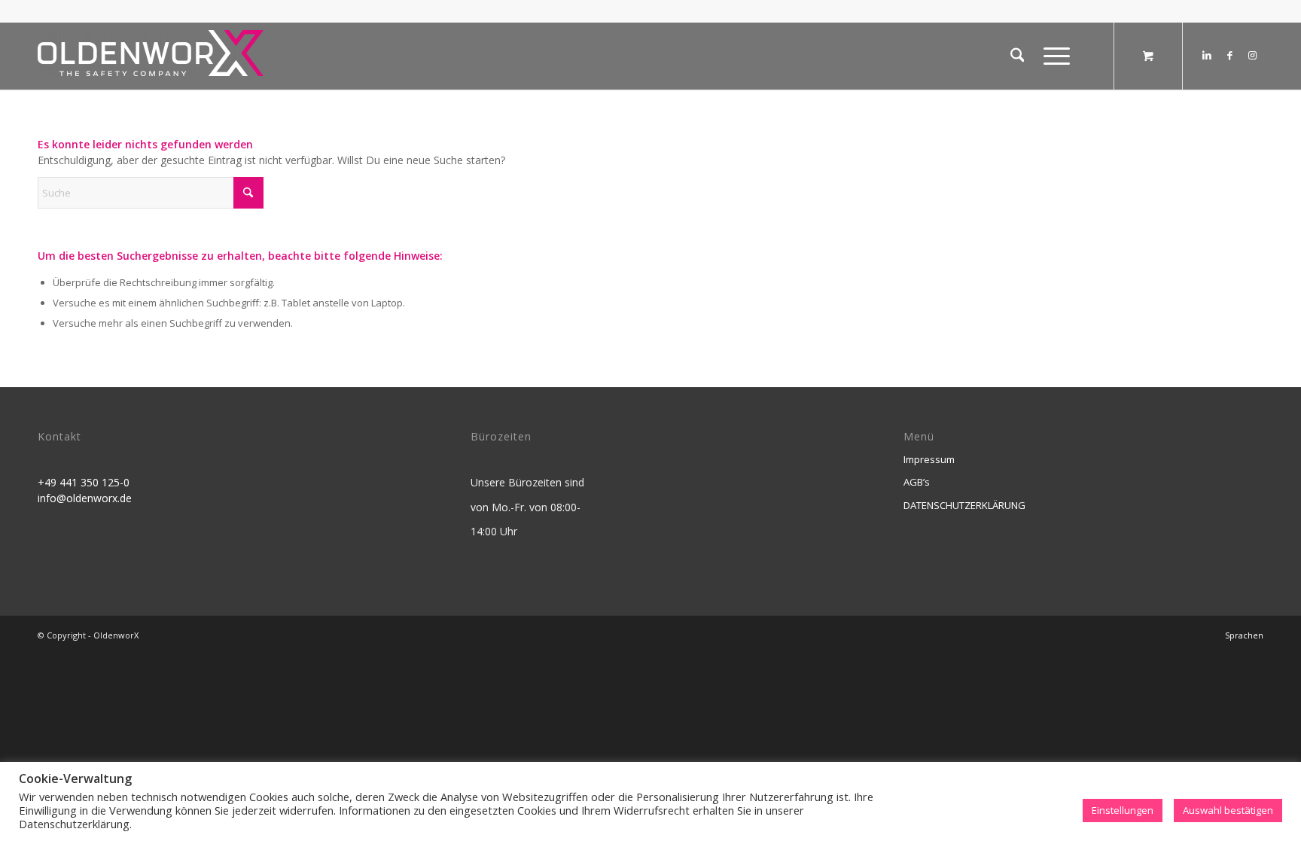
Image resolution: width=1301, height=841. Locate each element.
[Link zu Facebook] (1229, 55)
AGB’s (916, 482)
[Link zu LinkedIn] (1207, 55)
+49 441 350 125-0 (83, 482)
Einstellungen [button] (1122, 810)
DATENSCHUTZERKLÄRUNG (964, 505)
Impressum (929, 459)
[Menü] (1052, 56)
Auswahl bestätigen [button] (1228, 810)
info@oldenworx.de (85, 498)
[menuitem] (1017, 56)
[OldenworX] (151, 60)
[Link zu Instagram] (1252, 55)
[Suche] (1017, 56)
